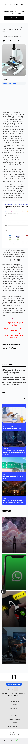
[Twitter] (16, 689)
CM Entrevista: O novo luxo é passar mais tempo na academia (14, 383)
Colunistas (13, 708)
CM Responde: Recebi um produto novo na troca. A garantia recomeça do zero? (13, 372)
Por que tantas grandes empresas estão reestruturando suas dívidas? (14, 378)
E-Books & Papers (14, 701)
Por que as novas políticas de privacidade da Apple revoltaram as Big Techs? (14, 323)
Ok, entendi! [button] (14, 18)
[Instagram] (12, 689)
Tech (3, 474)
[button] (3, 40)
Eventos (14, 705)
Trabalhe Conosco (14, 726)
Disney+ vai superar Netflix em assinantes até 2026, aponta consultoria (14, 335)
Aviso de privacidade (14, 719)
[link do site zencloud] (19, 740)
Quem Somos (14, 712)
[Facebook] (8, 689)
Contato (14, 715)
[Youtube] (20, 689)
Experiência (5, 424)
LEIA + (24, 399)
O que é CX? (14, 722)
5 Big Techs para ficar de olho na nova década (14, 329)
